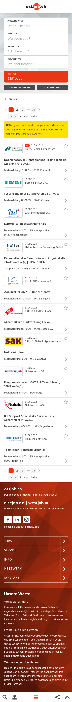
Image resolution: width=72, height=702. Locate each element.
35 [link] (33, 110)
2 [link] (17, 110)
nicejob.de (14, 503)
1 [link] (11, 110)
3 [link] (22, 110)
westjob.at (38, 503)
